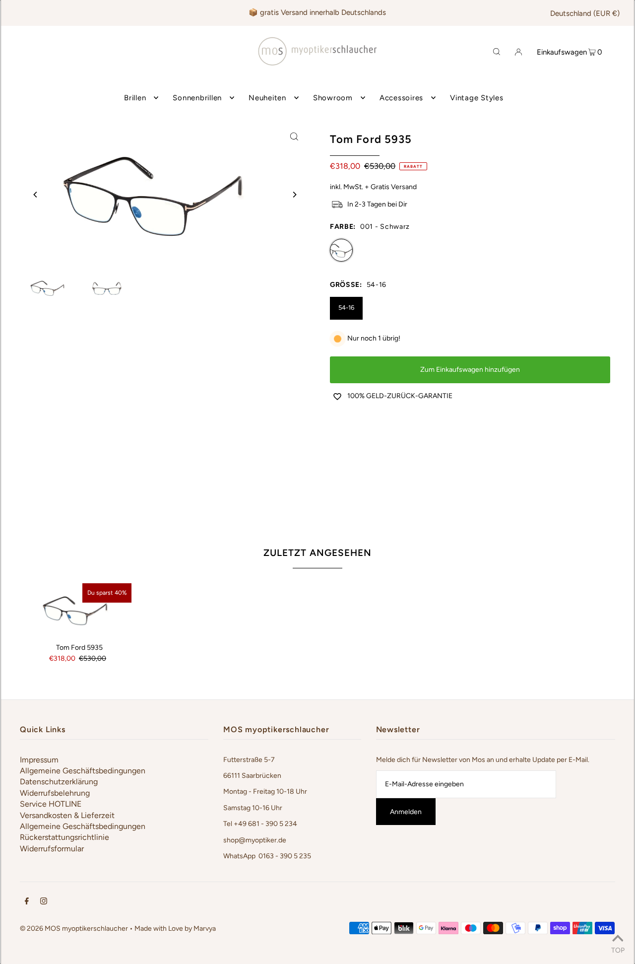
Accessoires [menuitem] (401, 97)
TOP (618, 950)
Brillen (135, 97)
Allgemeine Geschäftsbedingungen (82, 770)
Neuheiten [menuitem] (267, 97)
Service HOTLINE (50, 804)
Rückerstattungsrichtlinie (64, 837)
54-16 (346, 307)
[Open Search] (496, 51)
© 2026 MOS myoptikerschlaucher (74, 928)
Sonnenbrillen (197, 97)
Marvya (204, 928)
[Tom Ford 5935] (79, 609)
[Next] (294, 195)
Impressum (39, 759)
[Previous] (36, 195)
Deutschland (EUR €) (585, 13)
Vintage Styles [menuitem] (477, 97)
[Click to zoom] (294, 136)
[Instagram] (43, 902)
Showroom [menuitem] (333, 97)
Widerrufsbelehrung (55, 793)
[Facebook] (27, 902)
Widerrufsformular (52, 848)
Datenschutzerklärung (59, 781)
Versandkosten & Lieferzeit (67, 815)
